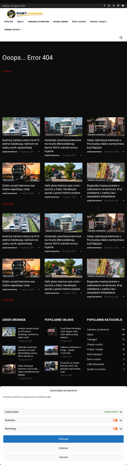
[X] (114, 6)
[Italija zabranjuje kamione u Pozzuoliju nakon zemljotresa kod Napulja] (106, 126)
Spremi (63, 457)
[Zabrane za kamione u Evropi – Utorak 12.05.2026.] (51, 350)
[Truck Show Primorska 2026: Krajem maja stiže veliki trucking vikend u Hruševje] (51, 331)
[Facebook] (104, 6)
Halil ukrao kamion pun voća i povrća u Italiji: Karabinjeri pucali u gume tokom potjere (62, 189)
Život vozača (8, 180)
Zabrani (63, 448)
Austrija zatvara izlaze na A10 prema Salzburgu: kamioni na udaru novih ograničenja (20, 143)
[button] (121, 37)
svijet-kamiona (9, 151)
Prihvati (63, 439)
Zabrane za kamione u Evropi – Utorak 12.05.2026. (70, 350)
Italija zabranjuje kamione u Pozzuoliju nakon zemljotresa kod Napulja (105, 143)
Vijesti (48, 180)
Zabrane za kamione (12, 134)
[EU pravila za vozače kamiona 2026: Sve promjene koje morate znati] (51, 366)
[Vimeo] (118, 6)
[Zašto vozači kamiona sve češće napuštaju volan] (21, 172)
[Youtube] (123, 6)
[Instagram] (109, 6)
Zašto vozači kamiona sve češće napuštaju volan (18, 187)
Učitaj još (7, 203)
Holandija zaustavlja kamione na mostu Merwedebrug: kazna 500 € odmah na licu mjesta (63, 145)
